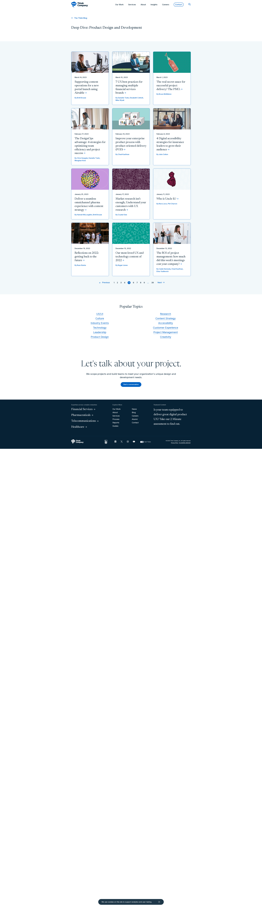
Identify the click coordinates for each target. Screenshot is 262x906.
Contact (178, 4)
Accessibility (165, 323)
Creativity (165, 336)
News (134, 409)
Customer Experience (165, 327)
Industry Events (100, 323)
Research (165, 313)
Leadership (99, 332)
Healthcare (77, 427)
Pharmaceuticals (80, 415)
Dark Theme (147, 441)
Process (115, 419)
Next (160, 283)
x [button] (159, 902)
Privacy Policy (174, 442)
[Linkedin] (115, 442)
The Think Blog (80, 18)
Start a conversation (131, 384)
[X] (121, 442)
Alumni (135, 419)
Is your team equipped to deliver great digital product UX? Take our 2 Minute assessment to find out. (170, 417)
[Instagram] (128, 442)
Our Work (119, 4)
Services (132, 4)
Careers (165, 4)
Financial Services (82, 409)
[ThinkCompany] (79, 4)
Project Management (165, 332)
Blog (134, 412)
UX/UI (99, 313)
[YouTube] (134, 441)
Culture (99, 318)
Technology (99, 327)
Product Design (100, 336)
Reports (115, 423)
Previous (106, 283)
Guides (115, 426)
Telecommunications (83, 421)
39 (152, 283)
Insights (154, 4)
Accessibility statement (184, 442)
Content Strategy (165, 318)
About (143, 4)
